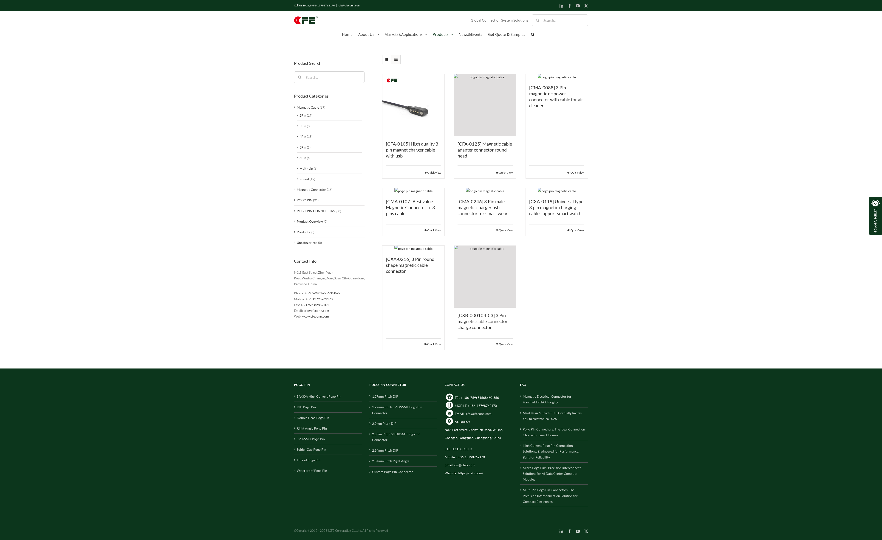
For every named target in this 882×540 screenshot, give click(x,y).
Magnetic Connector (311, 189)
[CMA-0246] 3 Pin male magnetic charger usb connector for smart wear (483, 207)
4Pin (303, 136)
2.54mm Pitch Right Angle (390, 461)
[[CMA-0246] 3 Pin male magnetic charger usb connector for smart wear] (485, 191)
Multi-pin (306, 168)
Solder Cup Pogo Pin (311, 449)
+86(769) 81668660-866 (322, 293)
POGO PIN (304, 200)
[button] (532, 34)
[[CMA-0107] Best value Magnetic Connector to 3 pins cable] (413, 191)
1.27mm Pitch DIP (385, 396)
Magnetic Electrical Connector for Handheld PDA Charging (547, 399)
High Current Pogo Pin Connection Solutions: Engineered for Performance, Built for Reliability (551, 451)
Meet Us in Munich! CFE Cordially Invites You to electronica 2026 (552, 416)
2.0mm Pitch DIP (384, 423)
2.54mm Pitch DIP (385, 450)
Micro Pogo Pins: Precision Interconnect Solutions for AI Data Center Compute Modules (552, 473)
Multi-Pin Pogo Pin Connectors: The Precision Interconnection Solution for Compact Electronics (550, 495)
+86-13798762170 (319, 299)
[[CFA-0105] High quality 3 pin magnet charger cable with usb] (413, 105)
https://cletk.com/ (470, 473)
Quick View (434, 172)
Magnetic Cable (308, 107)
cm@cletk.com (464, 465)
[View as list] (395, 59)
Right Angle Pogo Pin (312, 428)
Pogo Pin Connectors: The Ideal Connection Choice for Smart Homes (554, 432)
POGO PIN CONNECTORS (316, 211)
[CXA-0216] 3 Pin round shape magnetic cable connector (410, 265)
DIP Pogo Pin (306, 407)
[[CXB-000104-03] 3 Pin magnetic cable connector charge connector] (485, 277)
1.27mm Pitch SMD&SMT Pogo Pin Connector (397, 410)
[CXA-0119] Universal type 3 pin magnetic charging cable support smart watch (556, 207)
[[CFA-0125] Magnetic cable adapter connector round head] (485, 105)
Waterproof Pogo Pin (312, 470)
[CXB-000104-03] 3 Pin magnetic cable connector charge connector (483, 321)
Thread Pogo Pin (308, 460)
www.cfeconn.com (315, 316)
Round (304, 179)
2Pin (303, 115)
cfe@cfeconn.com (349, 5)
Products (303, 232)
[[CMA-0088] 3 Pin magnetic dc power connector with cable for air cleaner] (557, 77)
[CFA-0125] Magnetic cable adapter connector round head (485, 149)
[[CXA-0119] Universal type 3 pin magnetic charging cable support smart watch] (557, 191)
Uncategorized (307, 243)
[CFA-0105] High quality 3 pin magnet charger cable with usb (412, 149)
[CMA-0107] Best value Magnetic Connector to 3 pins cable (410, 207)
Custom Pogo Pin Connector (392, 472)
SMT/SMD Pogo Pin (311, 439)
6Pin (303, 158)
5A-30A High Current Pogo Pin (319, 396)
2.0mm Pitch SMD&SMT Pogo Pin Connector (396, 437)
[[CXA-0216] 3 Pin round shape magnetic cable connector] (413, 248)
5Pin (303, 147)
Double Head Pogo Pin (313, 418)
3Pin (303, 126)
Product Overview (310, 221)
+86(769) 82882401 (315, 305)
